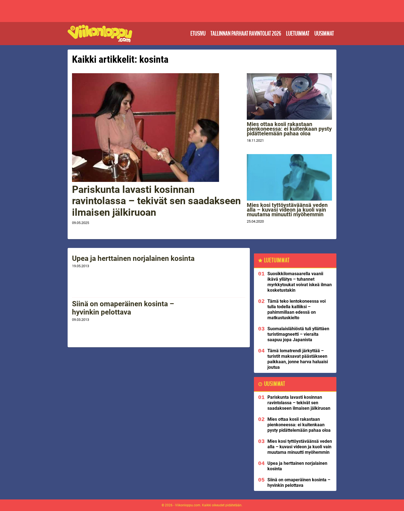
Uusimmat (324, 33)
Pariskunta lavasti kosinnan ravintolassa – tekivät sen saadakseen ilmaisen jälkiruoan (156, 201)
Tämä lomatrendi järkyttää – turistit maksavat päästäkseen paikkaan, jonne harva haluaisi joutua (297, 359)
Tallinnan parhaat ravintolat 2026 (246, 33)
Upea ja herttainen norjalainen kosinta (133, 258)
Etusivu (198, 33)
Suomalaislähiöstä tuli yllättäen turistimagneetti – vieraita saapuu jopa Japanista (298, 334)
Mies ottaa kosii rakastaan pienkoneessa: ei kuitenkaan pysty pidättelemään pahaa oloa (289, 129)
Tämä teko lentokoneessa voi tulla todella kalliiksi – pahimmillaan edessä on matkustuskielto (296, 309)
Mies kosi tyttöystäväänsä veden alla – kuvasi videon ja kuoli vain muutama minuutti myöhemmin (287, 210)
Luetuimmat (297, 33)
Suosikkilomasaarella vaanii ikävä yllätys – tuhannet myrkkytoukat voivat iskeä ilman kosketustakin (299, 282)
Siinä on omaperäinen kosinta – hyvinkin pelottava (123, 308)
